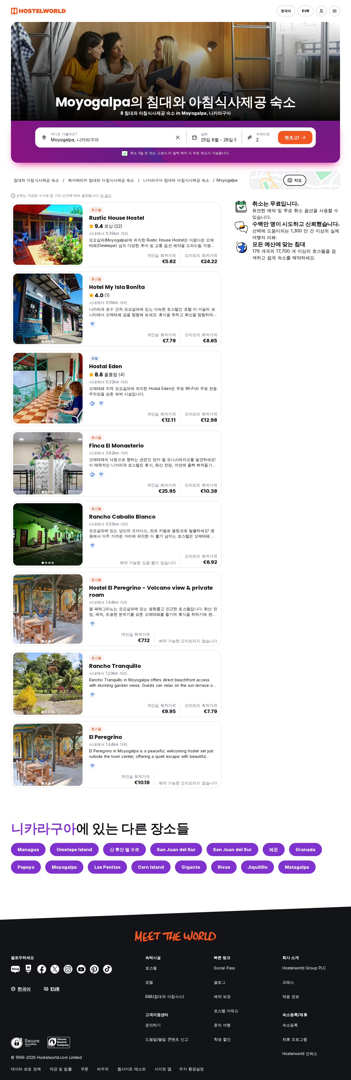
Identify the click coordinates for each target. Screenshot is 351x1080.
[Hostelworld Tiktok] (107, 969)
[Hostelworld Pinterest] (94, 969)
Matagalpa (297, 867)
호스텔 (96, 210)
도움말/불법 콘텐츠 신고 (166, 1039)
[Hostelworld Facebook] (41, 969)
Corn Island (151, 867)
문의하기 (153, 1025)
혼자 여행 (222, 1025)
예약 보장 (222, 996)
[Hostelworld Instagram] (68, 969)
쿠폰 (84, 1069)
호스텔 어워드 (226, 1010)
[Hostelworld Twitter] (54, 969)
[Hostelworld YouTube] (81, 969)
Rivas (224, 867)
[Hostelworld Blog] (15, 969)
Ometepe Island (74, 849)
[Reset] (177, 137)
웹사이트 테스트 (131, 1069)
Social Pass (224, 968)
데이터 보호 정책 (26, 1069)
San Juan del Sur (176, 849)
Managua (28, 849)
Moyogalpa (64, 867)
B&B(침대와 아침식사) (164, 996)
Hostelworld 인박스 (300, 1053)
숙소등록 (290, 1025)
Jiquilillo (257, 867)
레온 (273, 849)
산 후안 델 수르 (124, 849)
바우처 (103, 1069)
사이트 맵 (163, 1069)
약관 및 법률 (61, 1069)
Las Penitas (107, 867)
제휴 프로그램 (294, 1039)
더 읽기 (105, 195)
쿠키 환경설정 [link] (191, 1069)
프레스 (288, 982)
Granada (305, 849)
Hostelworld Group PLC (304, 968)
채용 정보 (290, 996)
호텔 (94, 358)
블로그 (219, 982)
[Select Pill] (321, 10)
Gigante (191, 867)
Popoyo (26, 867)
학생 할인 (222, 1039)
